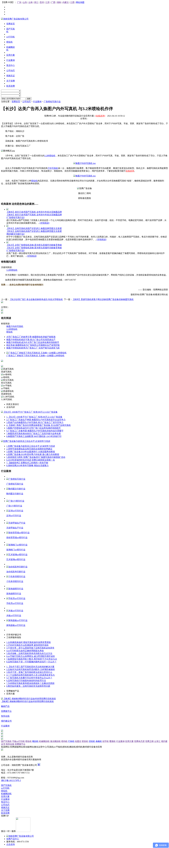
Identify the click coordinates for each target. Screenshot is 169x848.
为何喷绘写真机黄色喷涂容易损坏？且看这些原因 (30, 683)
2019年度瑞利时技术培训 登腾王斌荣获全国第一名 (30, 460)
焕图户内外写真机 (14, 326)
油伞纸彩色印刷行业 (15, 571)
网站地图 (80, 2)
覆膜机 (112, 741)
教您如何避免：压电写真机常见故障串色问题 (28, 686)
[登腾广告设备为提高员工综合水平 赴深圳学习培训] (25, 441)
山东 (25, 2)
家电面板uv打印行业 (15, 625)
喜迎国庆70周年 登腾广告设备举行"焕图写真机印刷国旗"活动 (35, 457)
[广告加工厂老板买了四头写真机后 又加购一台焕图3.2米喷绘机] (36, 353)
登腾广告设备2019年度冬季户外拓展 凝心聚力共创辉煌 (32, 454)
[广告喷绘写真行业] (15, 217)
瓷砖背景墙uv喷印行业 (16, 537)
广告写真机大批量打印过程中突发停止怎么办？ (29, 678)
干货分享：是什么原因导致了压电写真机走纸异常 (30, 648)
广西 (53, 2)
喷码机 (64, 741)
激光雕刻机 (55, 741)
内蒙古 (65, 2)
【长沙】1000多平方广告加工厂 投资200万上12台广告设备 (34, 417)
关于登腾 (5, 810)
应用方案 (129, 741)
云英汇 (157, 741)
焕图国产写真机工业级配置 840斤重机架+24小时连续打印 (33, 436)
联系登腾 (5, 813)
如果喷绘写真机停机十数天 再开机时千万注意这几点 (31, 659)
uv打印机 (5, 788)
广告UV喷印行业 (14, 506)
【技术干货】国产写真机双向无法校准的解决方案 (30, 667)
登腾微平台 (20, 744)
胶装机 (85, 741)
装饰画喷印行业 (13, 593)
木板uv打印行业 (13, 615)
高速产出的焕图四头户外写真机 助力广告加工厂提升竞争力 (34, 422)
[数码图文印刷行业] (15, 234)
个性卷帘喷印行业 (14, 581)
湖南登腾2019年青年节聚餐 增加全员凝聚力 (27, 465)
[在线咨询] (100, 116)
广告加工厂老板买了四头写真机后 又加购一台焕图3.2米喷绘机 (35, 355)
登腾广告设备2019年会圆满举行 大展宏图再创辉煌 (30, 451)
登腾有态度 (139, 741)
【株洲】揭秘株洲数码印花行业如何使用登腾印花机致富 (27, 701)
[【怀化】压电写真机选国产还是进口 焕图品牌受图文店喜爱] (7, 226)
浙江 (36, 2)
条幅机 (99, 741)
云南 (30, 2)
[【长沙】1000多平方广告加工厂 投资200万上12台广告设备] (29, 412)
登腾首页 (16, 101)
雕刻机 (35, 741)
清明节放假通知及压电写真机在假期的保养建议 (29, 449)
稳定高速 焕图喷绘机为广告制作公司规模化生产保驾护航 (33, 345)
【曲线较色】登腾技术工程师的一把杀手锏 (27, 463)
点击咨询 (10, 844)
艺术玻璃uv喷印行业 (15, 559)
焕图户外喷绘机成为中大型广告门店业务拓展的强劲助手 (32, 342)
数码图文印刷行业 (14, 494)
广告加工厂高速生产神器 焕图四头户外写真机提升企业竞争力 (35, 420)
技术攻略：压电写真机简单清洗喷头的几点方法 (29, 653)
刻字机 (105, 741)
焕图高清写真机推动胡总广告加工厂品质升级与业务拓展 (33, 433)
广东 (19, 2)
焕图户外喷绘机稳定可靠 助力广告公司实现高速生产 (30, 339)
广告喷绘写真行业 (52, 101)
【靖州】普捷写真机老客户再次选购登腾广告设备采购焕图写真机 (103, 299)
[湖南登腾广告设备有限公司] (15, 19)
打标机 (71, 741)
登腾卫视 (149, 741)
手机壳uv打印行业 (14, 603)
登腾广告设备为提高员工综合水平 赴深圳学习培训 (30, 446)
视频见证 (5, 807)
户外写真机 (53, 168)
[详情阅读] (44, 223)
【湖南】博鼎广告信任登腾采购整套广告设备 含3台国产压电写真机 (38, 425)
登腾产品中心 (12, 839)
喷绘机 (34, 181)
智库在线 (10, 744)
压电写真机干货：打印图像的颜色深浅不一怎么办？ (31, 662)
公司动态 (26, 101)
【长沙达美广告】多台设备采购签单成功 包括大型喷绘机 (36, 299)
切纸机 (92, 741)
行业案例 (37, 101)
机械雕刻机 (44, 741)
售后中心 (5, 802)
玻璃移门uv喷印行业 (15, 550)
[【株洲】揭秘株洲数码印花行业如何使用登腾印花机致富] (28, 698)
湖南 (59, 2)
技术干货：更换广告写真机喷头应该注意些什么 (29, 672)
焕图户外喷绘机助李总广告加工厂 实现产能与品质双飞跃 (33, 348)
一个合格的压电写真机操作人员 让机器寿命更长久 (30, 675)
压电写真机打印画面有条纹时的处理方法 (26, 680)
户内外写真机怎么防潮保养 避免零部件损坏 (27, 645)
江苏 (47, 2)
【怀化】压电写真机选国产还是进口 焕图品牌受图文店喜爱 (34, 228)
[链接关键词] (84, 163)
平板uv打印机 (18, 741)
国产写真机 (6, 741)
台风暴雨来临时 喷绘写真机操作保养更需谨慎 (28, 642)
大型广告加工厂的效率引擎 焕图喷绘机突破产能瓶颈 (30, 337)
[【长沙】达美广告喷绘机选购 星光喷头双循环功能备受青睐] (7, 242)
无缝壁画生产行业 (14, 528)
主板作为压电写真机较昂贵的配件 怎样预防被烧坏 (30, 669)
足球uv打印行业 (13, 515)
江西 (72, 2)
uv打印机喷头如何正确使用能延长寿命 (25, 651)
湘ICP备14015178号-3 (11, 780)
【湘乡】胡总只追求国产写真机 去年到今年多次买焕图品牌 (34, 212)
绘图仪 (78, 741)
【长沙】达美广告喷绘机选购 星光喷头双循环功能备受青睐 (34, 245)
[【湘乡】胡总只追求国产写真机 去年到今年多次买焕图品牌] (7, 209)
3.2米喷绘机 (49, 155)
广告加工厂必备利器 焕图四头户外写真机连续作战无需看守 (34, 431)
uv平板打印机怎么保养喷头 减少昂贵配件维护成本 (30, 656)
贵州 (42, 2)
